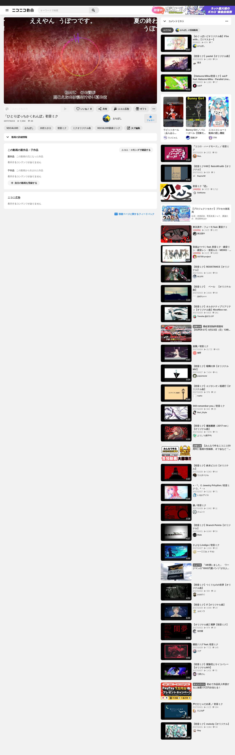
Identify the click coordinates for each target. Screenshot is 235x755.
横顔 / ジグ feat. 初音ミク (205, 644)
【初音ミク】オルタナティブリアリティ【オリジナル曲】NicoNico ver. (212, 308)
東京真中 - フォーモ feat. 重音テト (210, 227)
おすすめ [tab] (167, 30)
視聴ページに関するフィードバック (136, 243)
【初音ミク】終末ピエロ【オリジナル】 (211, 467)
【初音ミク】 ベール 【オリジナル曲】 (212, 288)
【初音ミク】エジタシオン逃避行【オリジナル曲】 (212, 387)
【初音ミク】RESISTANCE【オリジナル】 (211, 268)
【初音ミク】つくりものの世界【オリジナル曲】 (212, 586)
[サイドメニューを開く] (7, 10)
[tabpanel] (196, 387)
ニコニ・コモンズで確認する (136, 149)
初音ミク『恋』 (200, 186)
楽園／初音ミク (200, 346)
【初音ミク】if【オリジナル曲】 (209, 604)
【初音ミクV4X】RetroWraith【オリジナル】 (212, 168)
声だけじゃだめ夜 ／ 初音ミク (208, 704)
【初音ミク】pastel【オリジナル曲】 (212, 56)
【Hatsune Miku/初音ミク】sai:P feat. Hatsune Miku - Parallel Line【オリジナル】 (210, 78)
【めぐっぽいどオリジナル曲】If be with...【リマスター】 (211, 38)
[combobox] (63, 10)
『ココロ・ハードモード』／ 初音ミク (211, 148)
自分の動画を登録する (26, 182)
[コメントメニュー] (226, 21)
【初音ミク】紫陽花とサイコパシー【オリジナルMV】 (211, 666)
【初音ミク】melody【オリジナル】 (211, 723)
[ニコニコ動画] (23, 10)
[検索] (94, 10)
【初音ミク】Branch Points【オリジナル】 (212, 527)
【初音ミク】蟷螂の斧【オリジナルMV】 (211, 368)
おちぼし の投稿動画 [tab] (189, 30)
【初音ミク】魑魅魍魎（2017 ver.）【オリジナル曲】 (211, 427)
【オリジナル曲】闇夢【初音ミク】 (211, 624)
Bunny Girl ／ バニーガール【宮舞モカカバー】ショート (195, 131)
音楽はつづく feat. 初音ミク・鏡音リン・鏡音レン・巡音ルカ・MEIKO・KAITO (211, 248)
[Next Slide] (150, 212)
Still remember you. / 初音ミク (209, 405)
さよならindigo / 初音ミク (206, 545)
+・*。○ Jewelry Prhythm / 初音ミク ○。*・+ (211, 487)
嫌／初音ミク (199, 505)
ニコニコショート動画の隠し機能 (218, 131)
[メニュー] (154, 109)
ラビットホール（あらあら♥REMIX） (171, 131)
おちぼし (117, 118)
